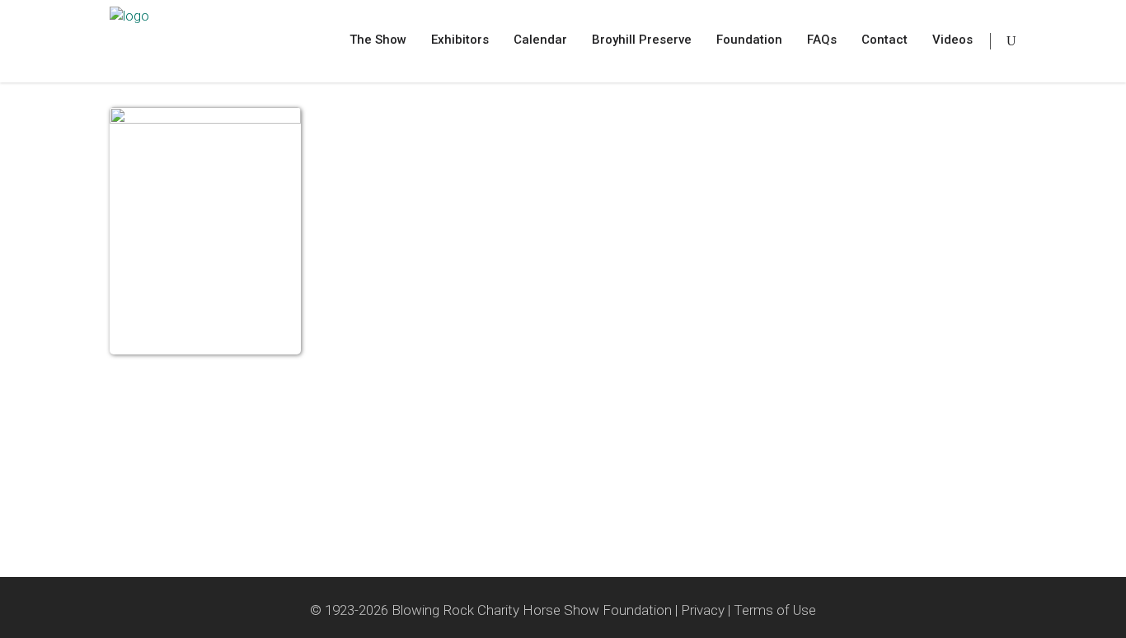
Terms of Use (775, 610)
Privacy (703, 610)
